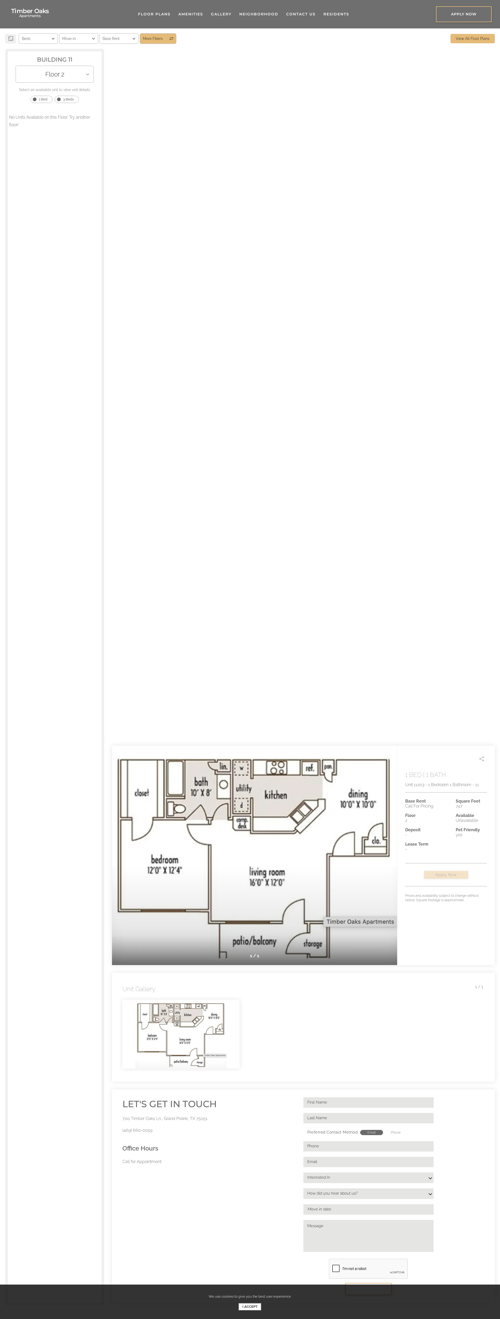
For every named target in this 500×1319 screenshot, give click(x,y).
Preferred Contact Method (332, 1132)
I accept (250, 1307)
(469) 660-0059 (137, 1130)
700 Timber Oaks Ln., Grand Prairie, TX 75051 (165, 1118)
